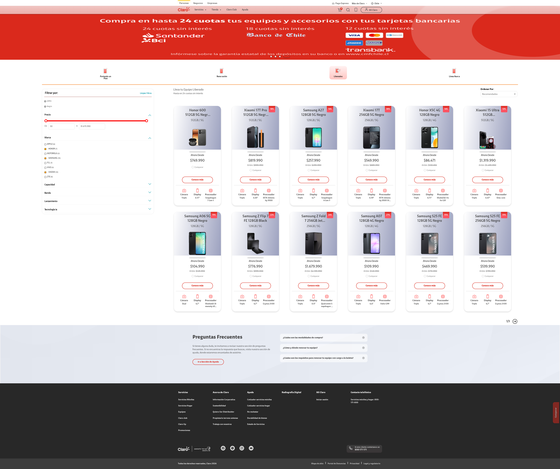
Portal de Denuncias (337, 464)
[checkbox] (96, 144)
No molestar (252, 412)
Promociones (184, 431)
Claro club (182, 418)
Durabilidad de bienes (257, 418)
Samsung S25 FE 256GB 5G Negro (487, 219)
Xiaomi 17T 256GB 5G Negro (371, 113)
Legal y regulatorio (372, 464)
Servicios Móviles (186, 400)
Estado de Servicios (256, 424)
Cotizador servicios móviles (259, 400)
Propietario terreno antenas (225, 418)
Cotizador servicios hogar (258, 406)
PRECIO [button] (47, 115)
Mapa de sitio (317, 464)
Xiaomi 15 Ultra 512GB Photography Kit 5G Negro (487, 113)
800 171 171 (361, 450)
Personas (184, 3)
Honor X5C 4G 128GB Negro (429, 113)
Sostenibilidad (219, 406)
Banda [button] (47, 193)
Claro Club (231, 10)
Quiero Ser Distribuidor (223, 412)
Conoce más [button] (197, 180)
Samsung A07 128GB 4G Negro (371, 219)
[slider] (45, 120)
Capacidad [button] (49, 185)
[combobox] (499, 94)
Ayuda (245, 10)
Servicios (199, 10)
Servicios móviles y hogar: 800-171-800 (365, 401)
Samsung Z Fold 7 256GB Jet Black (313, 219)
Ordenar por (487, 89)
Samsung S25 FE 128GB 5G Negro (429, 219)
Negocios (198, 3)
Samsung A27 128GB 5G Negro (313, 113)
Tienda (215, 10)
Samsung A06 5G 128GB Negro (197, 219)
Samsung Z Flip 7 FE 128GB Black (255, 219)
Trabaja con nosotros (222, 424)
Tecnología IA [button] (50, 209)
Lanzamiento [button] (50, 201)
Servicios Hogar (185, 406)
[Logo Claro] (184, 9)
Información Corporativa (224, 400)
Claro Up (182, 424)
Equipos (182, 412)
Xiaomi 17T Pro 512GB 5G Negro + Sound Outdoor (255, 113)
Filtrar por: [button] (51, 93)
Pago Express (342, 3)
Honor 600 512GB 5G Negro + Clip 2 (197, 113)
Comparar (199, 167)
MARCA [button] (47, 138)
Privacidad (354, 464)
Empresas (212, 3)
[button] (339, 10)
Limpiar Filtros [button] (146, 93)
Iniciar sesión (322, 400)
